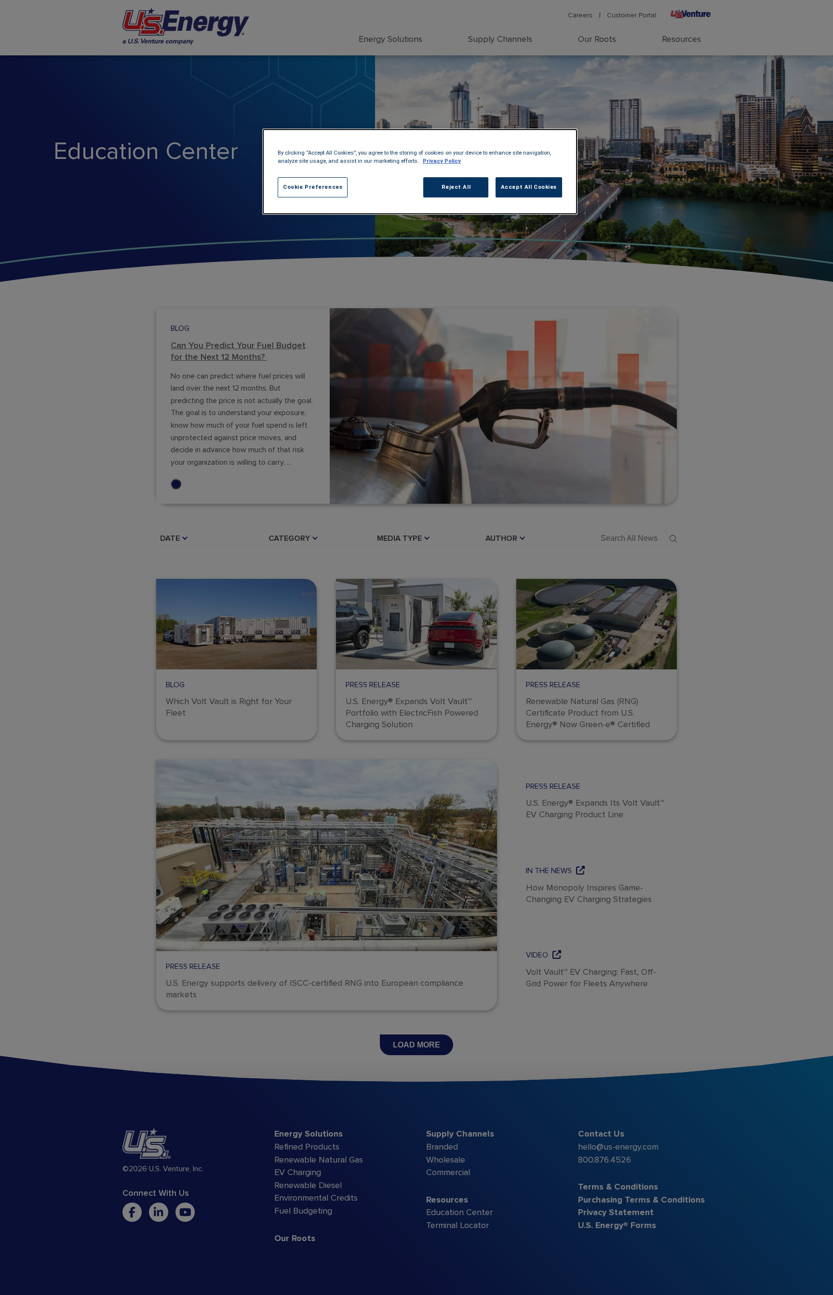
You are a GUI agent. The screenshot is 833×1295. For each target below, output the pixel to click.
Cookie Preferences (312, 186)
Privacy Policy (442, 160)
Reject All (456, 186)
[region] (420, 172)
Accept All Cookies (529, 186)
